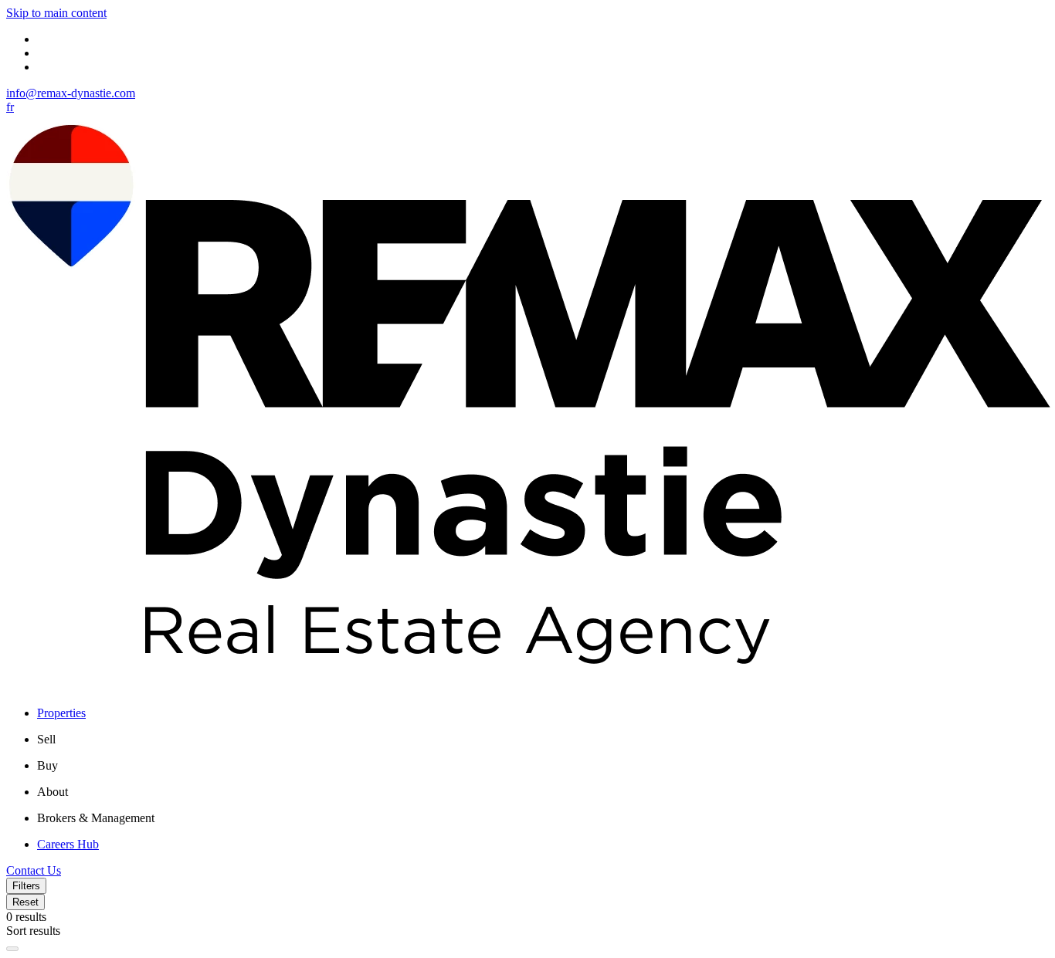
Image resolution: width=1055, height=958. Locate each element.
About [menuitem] (52, 791)
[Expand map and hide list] (12, 948)
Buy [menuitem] (47, 765)
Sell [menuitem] (46, 739)
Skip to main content (56, 12)
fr (10, 106)
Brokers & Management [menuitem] (95, 817)
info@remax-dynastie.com (70, 93)
